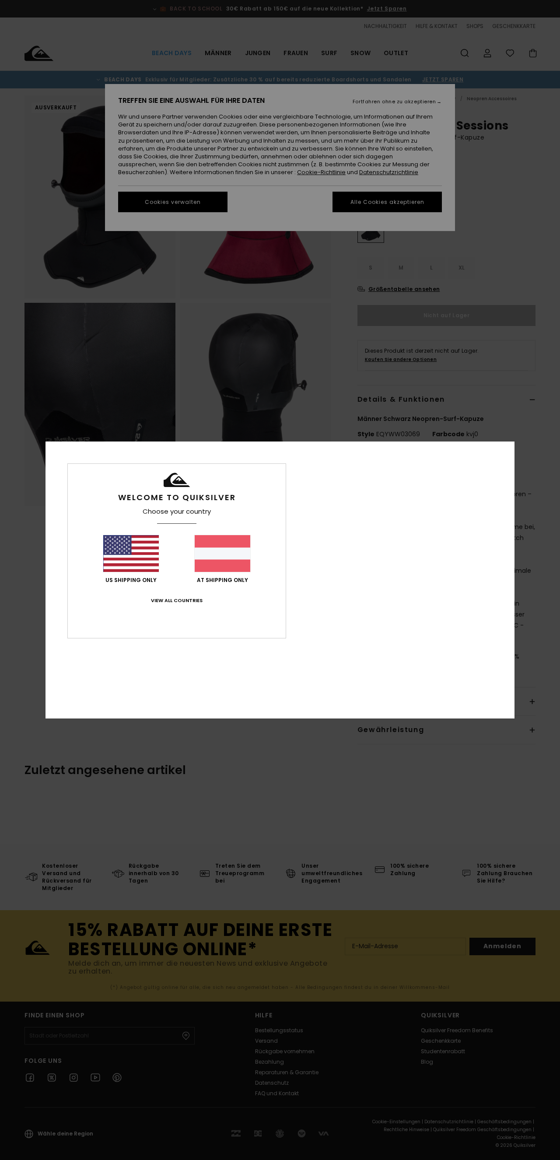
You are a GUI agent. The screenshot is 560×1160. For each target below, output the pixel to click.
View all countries (177, 600)
